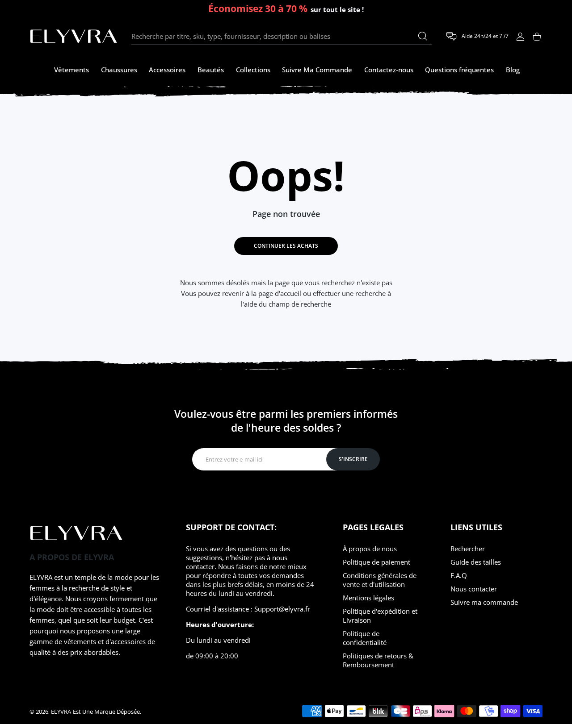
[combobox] (281, 36)
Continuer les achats (286, 246)
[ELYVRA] (73, 37)
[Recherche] (423, 36)
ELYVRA (61, 711)
